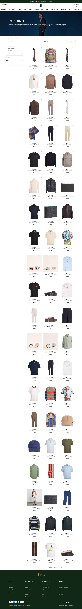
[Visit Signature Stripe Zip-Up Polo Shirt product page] (34, 228)
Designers (3, 9)
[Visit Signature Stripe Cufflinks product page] (34, 254)
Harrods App (27, 596)
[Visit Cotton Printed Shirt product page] (67, 384)
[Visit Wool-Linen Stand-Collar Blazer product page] (50, 72)
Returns (26, 587)
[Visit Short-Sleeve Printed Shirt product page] (67, 228)
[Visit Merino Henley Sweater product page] (50, 150)
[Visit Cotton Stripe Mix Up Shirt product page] (50, 410)
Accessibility (11, 605)
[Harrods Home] (41, 5)
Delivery (26, 584)
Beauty (30, 9)
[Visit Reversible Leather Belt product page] (50, 280)
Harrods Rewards (45, 584)
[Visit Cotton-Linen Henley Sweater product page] (34, 176)
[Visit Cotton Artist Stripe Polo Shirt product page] (34, 202)
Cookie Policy (44, 596)
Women (19, 9)
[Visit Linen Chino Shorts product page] (67, 306)
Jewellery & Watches (39, 9)
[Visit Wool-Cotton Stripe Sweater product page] (50, 384)
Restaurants (11, 589)
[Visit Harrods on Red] (70, 602)
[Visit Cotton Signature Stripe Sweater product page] (50, 46)
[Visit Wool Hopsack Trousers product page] (50, 358)
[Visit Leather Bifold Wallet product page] (50, 202)
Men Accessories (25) (11, 48)
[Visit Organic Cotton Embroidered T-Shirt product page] (34, 150)
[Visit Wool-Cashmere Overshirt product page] (67, 150)
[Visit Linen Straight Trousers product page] (34, 306)
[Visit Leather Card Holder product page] (50, 488)
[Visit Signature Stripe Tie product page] (67, 46)
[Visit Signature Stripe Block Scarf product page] (50, 462)
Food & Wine (63, 9)
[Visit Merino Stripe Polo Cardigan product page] (50, 176)
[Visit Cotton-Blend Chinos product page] (67, 124)
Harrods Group (61, 584)
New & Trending (12, 9)
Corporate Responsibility (63, 587)
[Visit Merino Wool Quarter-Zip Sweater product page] (67, 514)
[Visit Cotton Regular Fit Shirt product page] (67, 254)
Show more (11, 27)
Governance (61, 594)
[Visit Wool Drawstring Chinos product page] (50, 98)
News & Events (11, 591)
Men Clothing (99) (11, 46)
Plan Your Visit (11, 584)
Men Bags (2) (10, 50)
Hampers (27, 594)
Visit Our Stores (77, 9)
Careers (60, 589)
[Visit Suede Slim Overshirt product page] (67, 332)
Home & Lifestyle (54, 9)
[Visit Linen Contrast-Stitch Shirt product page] (67, 280)
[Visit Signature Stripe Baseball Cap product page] (67, 410)
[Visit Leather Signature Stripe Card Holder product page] (67, 176)
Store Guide (11, 587)
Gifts (70, 9)
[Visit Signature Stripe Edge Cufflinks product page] (50, 332)
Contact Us (44, 591)
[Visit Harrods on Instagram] (66, 602)
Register (78, 4)
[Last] (61, 567)
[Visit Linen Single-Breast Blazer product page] (34, 72)
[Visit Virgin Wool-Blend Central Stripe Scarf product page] (34, 540)
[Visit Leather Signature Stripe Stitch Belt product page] (50, 306)
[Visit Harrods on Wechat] (72, 602)
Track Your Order (28, 589)
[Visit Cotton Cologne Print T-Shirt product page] (50, 540)
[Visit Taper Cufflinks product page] (34, 332)
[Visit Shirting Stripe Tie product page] (67, 98)
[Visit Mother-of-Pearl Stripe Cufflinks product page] (50, 254)
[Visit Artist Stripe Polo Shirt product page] (50, 436)
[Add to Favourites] (41, 46)
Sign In (75, 4)
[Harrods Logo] (41, 574)
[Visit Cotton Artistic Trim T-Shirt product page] (34, 384)
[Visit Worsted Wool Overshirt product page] (67, 72)
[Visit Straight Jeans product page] (67, 488)
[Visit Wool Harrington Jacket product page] (50, 514)
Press (60, 591)
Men (25, 9)
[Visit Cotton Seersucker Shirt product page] (34, 358)
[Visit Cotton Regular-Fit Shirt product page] (67, 358)
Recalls (43, 594)
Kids (47, 9)
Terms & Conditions (17, 605)
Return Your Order (28, 591)
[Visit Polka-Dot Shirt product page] (34, 98)
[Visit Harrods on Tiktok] (68, 602)
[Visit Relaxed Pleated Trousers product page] (34, 410)
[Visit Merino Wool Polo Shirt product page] (50, 228)
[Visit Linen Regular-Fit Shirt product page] (34, 462)
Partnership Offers (45, 587)
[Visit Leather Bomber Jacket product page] (67, 202)
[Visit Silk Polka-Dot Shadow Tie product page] (34, 46)
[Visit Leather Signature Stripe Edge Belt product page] (67, 540)
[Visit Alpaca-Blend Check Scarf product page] (34, 124)
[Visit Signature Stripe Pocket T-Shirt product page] (34, 280)
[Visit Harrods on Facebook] (64, 602)
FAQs (43, 589)
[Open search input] (74, 7)
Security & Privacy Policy (26, 605)
